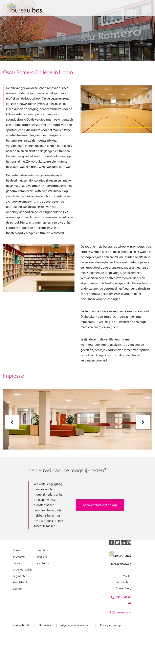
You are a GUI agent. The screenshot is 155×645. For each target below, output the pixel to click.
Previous (12, 422)
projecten (19, 556)
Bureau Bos (25, 8)
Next (143, 422)
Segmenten (20, 576)
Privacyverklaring (110, 625)
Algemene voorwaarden (75, 625)
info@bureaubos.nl (119, 612)
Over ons (42, 556)
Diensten (18, 563)
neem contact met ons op (100, 505)
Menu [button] (146, 8)
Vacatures (43, 563)
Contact (17, 589)
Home (16, 550)
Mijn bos (42, 550)
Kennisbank (20, 582)
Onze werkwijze (22, 569)
